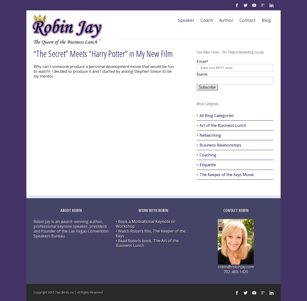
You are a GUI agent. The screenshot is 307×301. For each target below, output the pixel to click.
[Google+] (263, 5)
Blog (266, 20)
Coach (207, 20)
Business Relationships (220, 145)
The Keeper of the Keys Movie (227, 174)
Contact (247, 20)
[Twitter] (246, 5)
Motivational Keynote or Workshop (145, 224)
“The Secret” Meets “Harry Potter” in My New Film (103, 54)
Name (202, 74)
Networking (210, 135)
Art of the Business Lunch (223, 125)
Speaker (186, 20)
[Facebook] (237, 5)
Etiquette (208, 164)
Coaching (208, 155)
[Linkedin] (271, 5)
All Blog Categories (217, 115)
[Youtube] (254, 5)
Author (226, 20)
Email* (202, 61)
